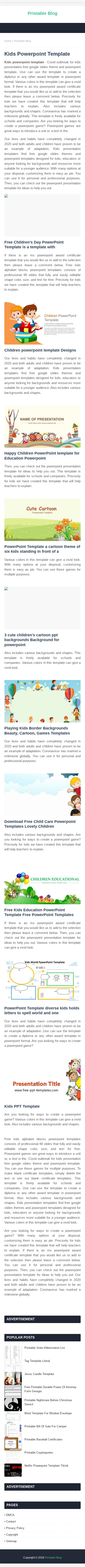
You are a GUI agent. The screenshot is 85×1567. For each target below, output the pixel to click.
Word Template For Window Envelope (48, 1413)
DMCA (10, 1515)
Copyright (12, 1534)
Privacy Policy (15, 1528)
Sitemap (11, 1541)
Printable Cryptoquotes (38, 1452)
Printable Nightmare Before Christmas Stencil (48, 1402)
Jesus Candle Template (39, 1374)
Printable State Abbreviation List (44, 1347)
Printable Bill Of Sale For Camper (45, 1426)
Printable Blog (42, 13)
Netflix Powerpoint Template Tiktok (46, 1465)
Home (8, 41)
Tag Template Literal (37, 1361)
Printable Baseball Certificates (43, 1439)
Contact (11, 1521)
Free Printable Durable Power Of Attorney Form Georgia (50, 1389)
